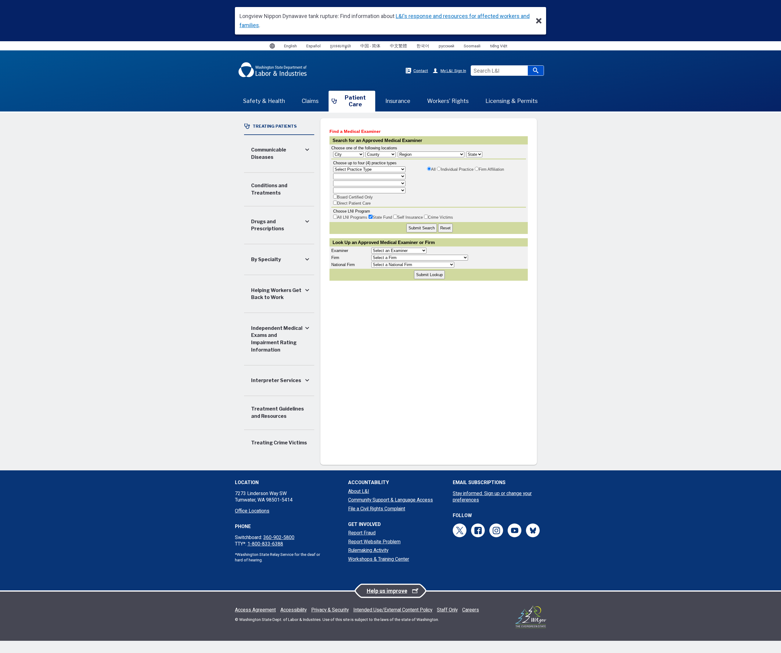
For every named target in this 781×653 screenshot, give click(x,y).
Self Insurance (410, 217)
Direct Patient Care (354, 203)
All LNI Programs (352, 217)
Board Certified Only (355, 197)
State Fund (382, 217)
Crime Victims (440, 217)
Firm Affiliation (491, 169)
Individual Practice (457, 169)
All (433, 169)
